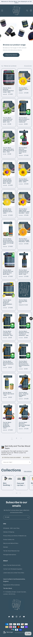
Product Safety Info (8, 539)
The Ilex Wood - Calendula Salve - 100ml (24, 89)
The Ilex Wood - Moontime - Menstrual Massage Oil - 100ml (24, 424)
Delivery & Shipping (8, 532)
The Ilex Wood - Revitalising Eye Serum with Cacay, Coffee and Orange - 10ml (8, 241)
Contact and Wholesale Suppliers (12, 569)
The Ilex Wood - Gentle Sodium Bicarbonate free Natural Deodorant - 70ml (24, 364)
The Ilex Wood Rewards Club (11, 550)
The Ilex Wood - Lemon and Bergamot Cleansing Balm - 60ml (8, 302)
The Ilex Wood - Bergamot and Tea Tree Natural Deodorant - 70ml (24, 333)
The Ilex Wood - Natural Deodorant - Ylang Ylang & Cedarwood (24, 120)
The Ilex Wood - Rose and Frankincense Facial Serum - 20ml (23, 150)
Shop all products (11, 54)
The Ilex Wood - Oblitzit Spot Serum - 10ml (8, 394)
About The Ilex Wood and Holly (11, 565)
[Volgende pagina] (21, 438)
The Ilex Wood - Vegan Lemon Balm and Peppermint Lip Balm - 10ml (8, 149)
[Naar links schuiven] (13, 493)
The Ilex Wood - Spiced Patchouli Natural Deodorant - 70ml (8, 363)
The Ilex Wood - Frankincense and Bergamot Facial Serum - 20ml (24, 272)
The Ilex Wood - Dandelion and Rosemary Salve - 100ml (8, 211)
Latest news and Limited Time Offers (13, 572)
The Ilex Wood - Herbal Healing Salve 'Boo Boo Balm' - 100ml (7, 181)
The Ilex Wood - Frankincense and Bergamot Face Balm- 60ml (8, 272)
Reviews (5, 547)
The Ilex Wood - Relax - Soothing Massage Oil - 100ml (23, 394)
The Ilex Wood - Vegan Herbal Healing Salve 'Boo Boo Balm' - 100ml (24, 211)
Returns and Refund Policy (10, 543)
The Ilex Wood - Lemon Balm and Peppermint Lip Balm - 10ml (7, 120)
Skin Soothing (6, 484)
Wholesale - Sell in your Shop (11, 528)
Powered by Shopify (20, 632)
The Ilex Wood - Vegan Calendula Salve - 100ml (23, 180)
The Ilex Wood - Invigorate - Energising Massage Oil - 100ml (7, 425)
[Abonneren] (28, 517)
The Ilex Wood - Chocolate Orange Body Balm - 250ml (24, 240)
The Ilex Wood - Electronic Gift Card (23, 301)
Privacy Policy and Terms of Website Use (14, 535)
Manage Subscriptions (9, 554)
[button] (2, 10)
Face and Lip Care (20, 484)
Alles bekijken (28, 471)
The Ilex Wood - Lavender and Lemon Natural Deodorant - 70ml (8, 333)
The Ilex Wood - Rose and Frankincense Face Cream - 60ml (8, 90)
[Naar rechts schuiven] (20, 493)
